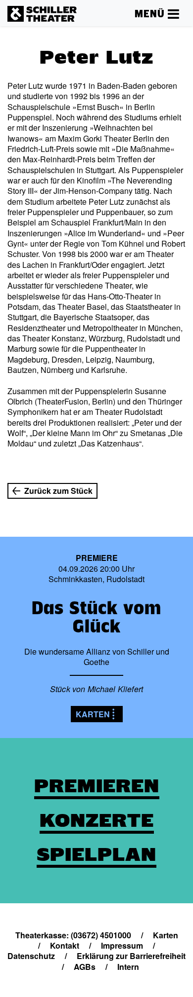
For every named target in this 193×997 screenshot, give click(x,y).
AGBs (85, 966)
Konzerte (97, 820)
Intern (128, 966)
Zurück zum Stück (58, 490)
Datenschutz (31, 955)
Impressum (122, 945)
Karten (93, 714)
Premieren (96, 785)
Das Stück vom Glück (96, 616)
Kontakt (64, 945)
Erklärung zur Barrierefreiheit (131, 955)
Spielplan (96, 854)
